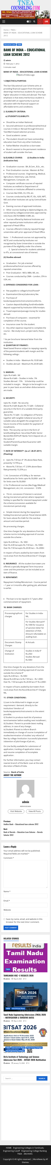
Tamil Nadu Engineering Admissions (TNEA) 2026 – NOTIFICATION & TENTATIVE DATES (25, 1016)
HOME (9, 1148)
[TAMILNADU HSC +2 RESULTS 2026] (25, 957)
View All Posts (35, 811)
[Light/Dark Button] (29, 21)
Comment (9, 858)
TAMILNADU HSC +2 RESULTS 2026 (19, 975)
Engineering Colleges (34, 1048)
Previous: (21, 823)
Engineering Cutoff (11, 1151)
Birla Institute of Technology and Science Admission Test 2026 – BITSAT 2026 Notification (25, 1058)
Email (7, 900)
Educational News (18, 1008)
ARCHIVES (28, 1154)
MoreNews (38, 1159)
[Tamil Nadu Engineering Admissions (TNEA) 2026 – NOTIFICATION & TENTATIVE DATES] (25, 996)
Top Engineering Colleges (15, 1051)
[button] (3, 21)
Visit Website (16, 811)
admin (8, 60)
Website (7, 910)
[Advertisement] (25, 1113)
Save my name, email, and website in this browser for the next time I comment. (24, 920)
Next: (23, 832)
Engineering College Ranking (34, 1151)
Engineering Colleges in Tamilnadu (28, 1148)
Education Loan (9, 44)
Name (7, 891)
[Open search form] (34, 21)
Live (46, 21)
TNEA (19, 44)
